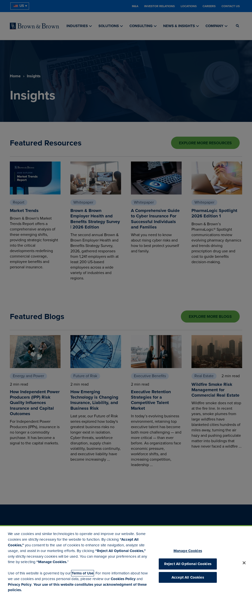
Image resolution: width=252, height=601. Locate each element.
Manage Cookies (187, 550)
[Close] (244, 562)
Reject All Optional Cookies (187, 564)
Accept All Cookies (188, 577)
